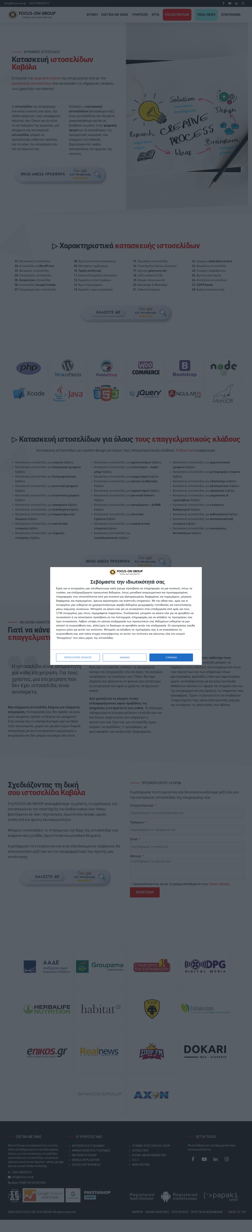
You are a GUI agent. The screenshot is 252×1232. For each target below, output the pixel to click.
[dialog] (126, 616)
